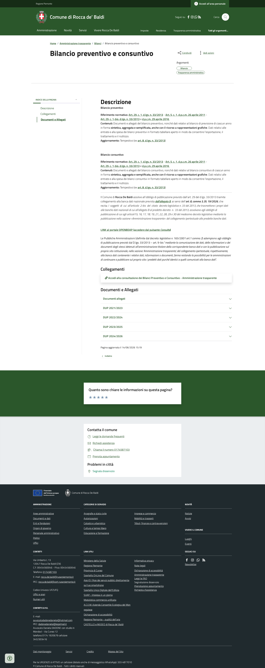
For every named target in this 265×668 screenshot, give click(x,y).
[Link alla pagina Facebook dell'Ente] (187, 560)
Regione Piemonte (44, 3)
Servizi (83, 30)
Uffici (35, 543)
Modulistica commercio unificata (100, 600)
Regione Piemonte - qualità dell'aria (102, 619)
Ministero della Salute (95, 560)
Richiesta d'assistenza (145, 590)
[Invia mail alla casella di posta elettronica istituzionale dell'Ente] (57, 576)
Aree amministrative (43, 513)
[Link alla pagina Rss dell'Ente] (204, 560)
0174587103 (50, 572)
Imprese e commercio (145, 513)
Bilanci (97, 43)
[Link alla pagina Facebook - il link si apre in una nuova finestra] (188, 17)
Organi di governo (42, 528)
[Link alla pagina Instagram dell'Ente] (192, 560)
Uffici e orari (39, 594)
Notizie (188, 513)
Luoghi (188, 539)
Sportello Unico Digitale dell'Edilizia (101, 590)
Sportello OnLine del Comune (99, 575)
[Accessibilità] (9, 658)
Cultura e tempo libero (95, 528)
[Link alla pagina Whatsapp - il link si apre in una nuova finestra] (196, 17)
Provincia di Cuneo (93, 570)
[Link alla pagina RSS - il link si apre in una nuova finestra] (199, 17)
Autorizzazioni (91, 518)
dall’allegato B (163, 201)
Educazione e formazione (96, 533)
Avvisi (188, 518)
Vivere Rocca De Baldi (106, 30)
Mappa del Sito (115, 651)
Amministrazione (47, 30)
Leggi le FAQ (140, 578)
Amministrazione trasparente (75, 43)
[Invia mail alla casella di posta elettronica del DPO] (52, 620)
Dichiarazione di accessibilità (98, 614)
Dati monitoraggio (42, 651)
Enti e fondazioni (41, 523)
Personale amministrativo (46, 533)
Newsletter (190, 564)
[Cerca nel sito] (224, 17)
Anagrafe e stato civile (95, 513)
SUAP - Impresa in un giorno (98, 595)
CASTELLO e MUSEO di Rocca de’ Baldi (103, 624)
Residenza (161, 30)
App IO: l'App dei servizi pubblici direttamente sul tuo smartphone (106, 582)
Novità (68, 30)
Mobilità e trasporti (144, 518)
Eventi (188, 544)
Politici (36, 538)
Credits (90, 651)
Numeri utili (39, 599)
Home (53, 43)
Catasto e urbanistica (94, 523)
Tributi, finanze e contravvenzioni (151, 523)
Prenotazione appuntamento (149, 586)
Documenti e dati (41, 518)
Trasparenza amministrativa (187, 30)
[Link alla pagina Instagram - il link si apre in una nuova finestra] (192, 17)
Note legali (139, 565)
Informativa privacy (144, 560)
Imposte (144, 30)
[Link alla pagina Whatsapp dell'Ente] (198, 560)
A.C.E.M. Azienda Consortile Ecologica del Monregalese (107, 607)
